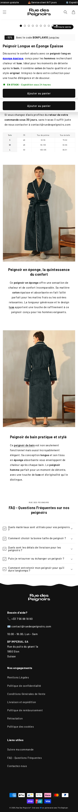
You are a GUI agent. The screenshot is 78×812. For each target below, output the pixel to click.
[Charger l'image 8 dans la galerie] (41, 26)
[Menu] (5, 12)
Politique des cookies (20, 726)
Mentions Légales (18, 677)
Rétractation (15, 718)
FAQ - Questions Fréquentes (24, 757)
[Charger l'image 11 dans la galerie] (53, 26)
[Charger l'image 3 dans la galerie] (25, 26)
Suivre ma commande (20, 749)
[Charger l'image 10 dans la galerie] (49, 26)
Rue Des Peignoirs (23, 808)
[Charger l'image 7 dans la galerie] (37, 26)
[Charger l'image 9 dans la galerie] (45, 26)
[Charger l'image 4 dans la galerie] (29, 26)
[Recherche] (65, 12)
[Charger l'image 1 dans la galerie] (21, 26)
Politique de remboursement (25, 710)
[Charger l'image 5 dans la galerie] (33, 26)
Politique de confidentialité (24, 685)
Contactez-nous (17, 766)
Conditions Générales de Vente (26, 693)
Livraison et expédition (21, 702)
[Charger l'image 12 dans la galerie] (57, 26)
